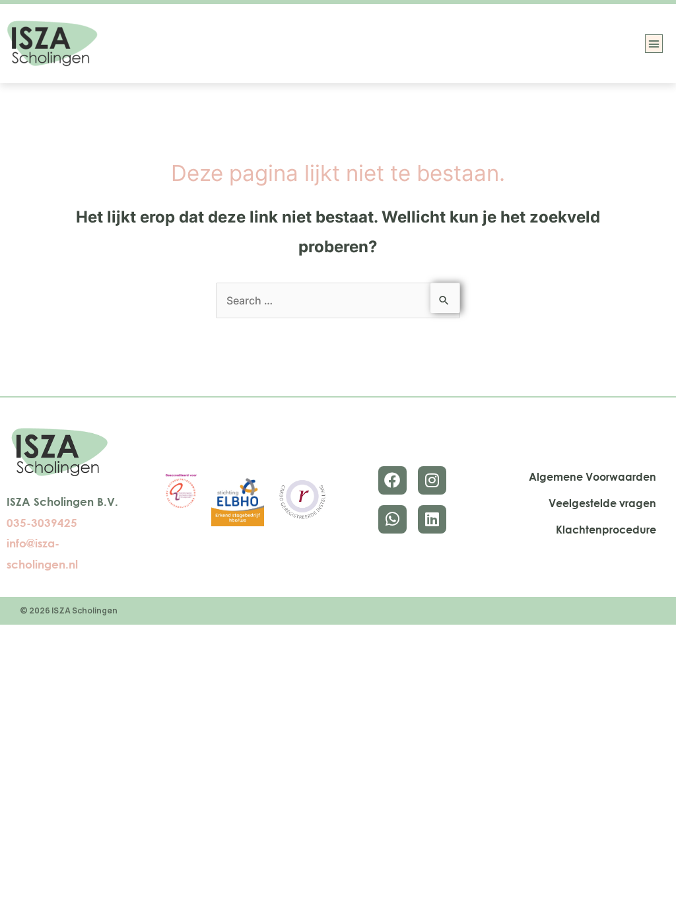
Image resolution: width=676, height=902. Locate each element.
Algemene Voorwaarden (592, 476)
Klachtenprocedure (606, 529)
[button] (654, 43)
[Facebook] (392, 480)
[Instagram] (432, 480)
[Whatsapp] (392, 519)
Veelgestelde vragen (602, 503)
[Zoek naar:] (338, 300)
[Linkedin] (432, 519)
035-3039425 (42, 523)
